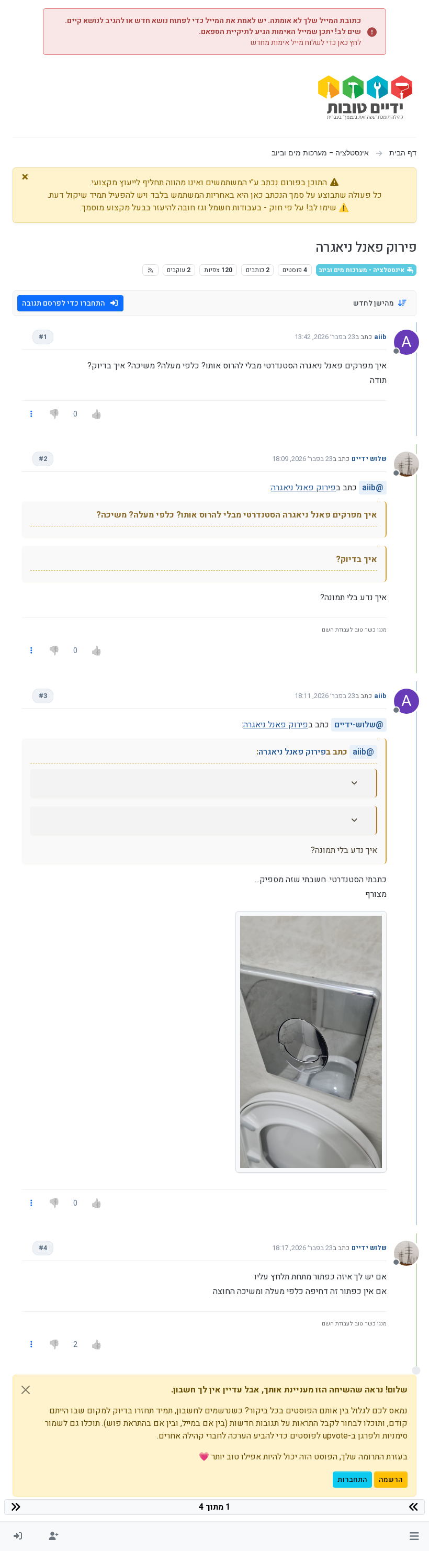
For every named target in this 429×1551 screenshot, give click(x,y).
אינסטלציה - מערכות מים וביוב (362, 270)
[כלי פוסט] (31, 414)
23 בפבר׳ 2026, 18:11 (325, 696)
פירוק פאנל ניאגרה (303, 487)
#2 (43, 459)
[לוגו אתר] (365, 100)
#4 (43, 1248)
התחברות (352, 1479)
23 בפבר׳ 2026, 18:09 (302, 459)
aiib (380, 337)
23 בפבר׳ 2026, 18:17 (302, 1248)
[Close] (25, 1389)
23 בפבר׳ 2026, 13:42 (325, 337)
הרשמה (391, 1479)
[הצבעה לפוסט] (96, 414)
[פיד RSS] (150, 270)
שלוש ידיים (369, 459)
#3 (43, 696)
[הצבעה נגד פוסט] (54, 414)
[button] (414, 1536)
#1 (43, 337)
